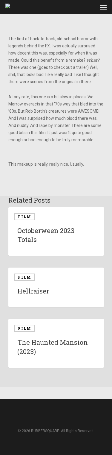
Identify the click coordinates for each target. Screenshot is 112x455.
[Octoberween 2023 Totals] (56, 231)
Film (24, 216)
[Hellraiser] (56, 287)
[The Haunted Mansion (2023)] (56, 343)
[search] (80, 7)
